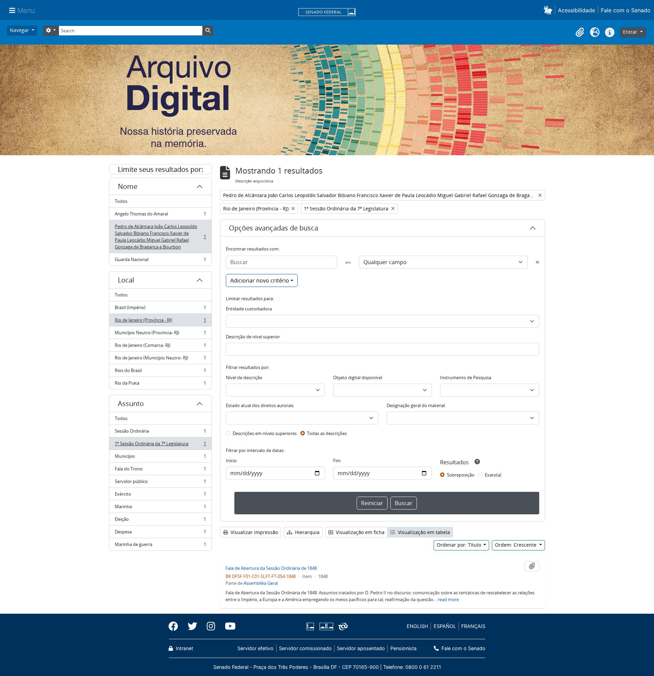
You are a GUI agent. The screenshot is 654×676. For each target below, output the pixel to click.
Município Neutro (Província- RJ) (160, 334)
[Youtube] (228, 626)
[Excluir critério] (537, 262)
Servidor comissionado (305, 648)
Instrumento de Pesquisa (465, 377)
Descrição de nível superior (253, 337)
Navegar (20, 30)
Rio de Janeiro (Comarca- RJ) (160, 347)
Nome (127, 186)
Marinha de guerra (160, 545)
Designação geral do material (416, 405)
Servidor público (160, 483)
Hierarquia (307, 532)
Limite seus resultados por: (160, 169)
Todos (121, 201)
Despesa (160, 533)
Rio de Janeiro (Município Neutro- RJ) (160, 359)
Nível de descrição (244, 377)
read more (448, 599)
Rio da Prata (160, 384)
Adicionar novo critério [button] (259, 280)
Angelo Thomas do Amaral (160, 215)
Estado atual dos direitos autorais (260, 405)
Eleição (160, 521)
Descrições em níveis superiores (265, 433)
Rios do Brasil (160, 372)
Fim (337, 460)
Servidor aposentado (361, 648)
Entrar (631, 32)
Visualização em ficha (359, 532)
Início (231, 460)
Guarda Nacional (160, 260)
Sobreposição (460, 475)
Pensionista (403, 648)
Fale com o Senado (626, 10)
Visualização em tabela (423, 532)
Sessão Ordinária (160, 432)
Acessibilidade (576, 10)
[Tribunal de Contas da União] (342, 626)
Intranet (183, 648)
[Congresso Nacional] (326, 626)
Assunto (131, 403)
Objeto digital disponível (357, 377)
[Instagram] (211, 626)
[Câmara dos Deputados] (311, 626)
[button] (549, 10)
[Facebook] (176, 626)
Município (160, 458)
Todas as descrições (327, 433)
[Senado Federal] (327, 13)
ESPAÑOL (445, 626)
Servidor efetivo (255, 648)
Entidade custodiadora (249, 309)
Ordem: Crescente (516, 545)
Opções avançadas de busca (273, 227)
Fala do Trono (160, 470)
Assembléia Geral (261, 583)
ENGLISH (417, 626)
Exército (160, 495)
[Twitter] (192, 626)
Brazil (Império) (160, 309)
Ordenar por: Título (459, 545)
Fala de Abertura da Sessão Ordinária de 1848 (271, 568)
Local (126, 280)
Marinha (160, 508)
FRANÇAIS (473, 626)
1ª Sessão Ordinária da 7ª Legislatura (160, 445)
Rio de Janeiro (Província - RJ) (160, 321)
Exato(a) (493, 475)
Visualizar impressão (253, 532)
